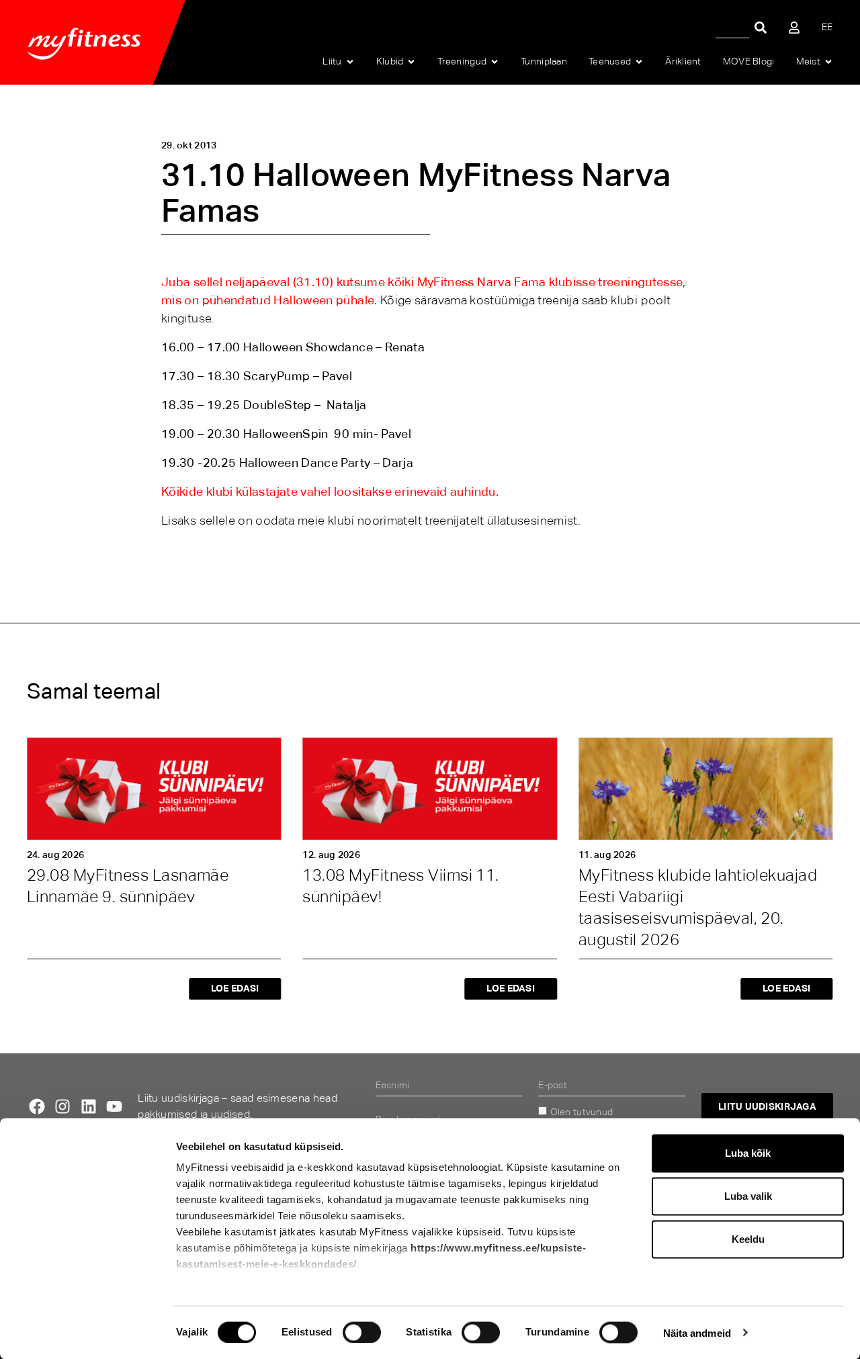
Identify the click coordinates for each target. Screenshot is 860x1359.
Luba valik (748, 1196)
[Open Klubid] (411, 62)
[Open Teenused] (639, 62)
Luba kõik (748, 1153)
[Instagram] (62, 1106)
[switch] (362, 1332)
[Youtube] (114, 1106)
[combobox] (732, 27)
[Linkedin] (89, 1106)
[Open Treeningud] (494, 62)
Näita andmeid (697, 1332)
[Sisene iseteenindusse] (794, 27)
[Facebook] (37, 1106)
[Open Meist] (828, 62)
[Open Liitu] (350, 62)
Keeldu (748, 1239)
